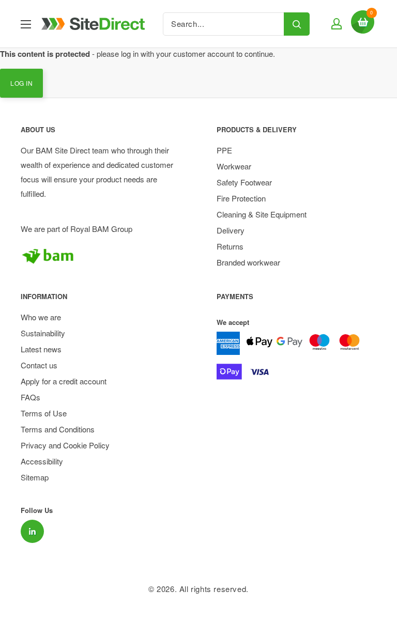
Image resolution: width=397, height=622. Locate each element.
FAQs (30, 397)
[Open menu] (26, 24)
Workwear (234, 166)
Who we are (41, 317)
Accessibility (42, 461)
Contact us (39, 365)
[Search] (297, 24)
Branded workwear (248, 262)
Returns (230, 246)
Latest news (41, 349)
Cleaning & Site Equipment (262, 214)
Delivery (231, 230)
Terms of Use (44, 413)
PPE (224, 150)
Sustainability (43, 333)
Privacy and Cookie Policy (65, 445)
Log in (21, 83)
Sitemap (35, 477)
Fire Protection (241, 198)
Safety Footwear (244, 182)
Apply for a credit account (63, 381)
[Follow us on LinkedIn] (32, 531)
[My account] (335, 23)
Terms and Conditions (58, 429)
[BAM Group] (100, 255)
